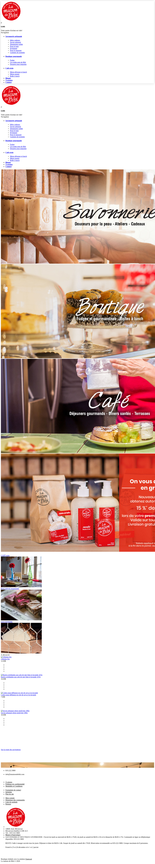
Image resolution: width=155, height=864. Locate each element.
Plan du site (9, 794)
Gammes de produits (17, 52)
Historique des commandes (15, 800)
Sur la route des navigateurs (11, 750)
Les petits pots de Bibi (18, 62)
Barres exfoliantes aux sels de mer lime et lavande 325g (21, 677)
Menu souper (14, 74)
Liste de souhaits (11, 802)
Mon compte (10, 798)
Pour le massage (16, 50)
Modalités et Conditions (13, 786)
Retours (8, 804)
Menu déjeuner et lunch (18, 72)
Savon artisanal (15, 42)
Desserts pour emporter (18, 64)
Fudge (12, 60)
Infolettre (8, 792)
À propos (8, 782)
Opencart (28, 859)
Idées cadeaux (15, 40)
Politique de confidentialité (15, 784)
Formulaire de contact (13, 790)
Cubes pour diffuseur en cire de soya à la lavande (18, 695)
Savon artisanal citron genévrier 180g (14, 713)
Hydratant (13, 48)
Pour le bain (14, 46)
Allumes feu (5, 659)
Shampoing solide (16, 44)
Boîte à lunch (15, 76)
